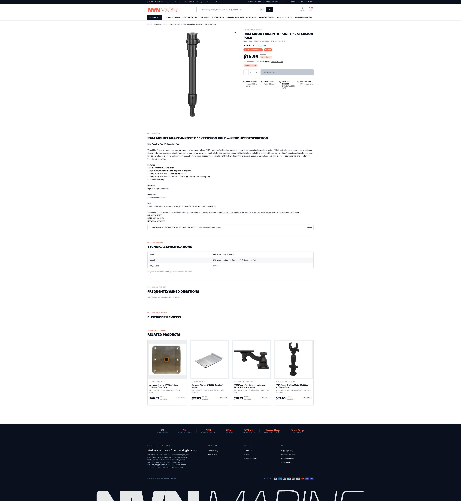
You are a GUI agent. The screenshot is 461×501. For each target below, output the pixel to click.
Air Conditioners (266, 17)
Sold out (271, 72)
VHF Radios (205, 17)
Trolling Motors (190, 17)
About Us (248, 450)
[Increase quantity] (256, 72)
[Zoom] (235, 33)
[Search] (269, 9)
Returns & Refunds (288, 454)
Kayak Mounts (175, 24)
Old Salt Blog (213, 450)
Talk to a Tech (213, 454)
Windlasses (251, 17)
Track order (291, 2)
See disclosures (277, 62)
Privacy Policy (286, 462)
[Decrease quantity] (246, 72)
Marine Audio (218, 17)
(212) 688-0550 (254, 2)
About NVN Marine (273, 2)
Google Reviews (250, 458)
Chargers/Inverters (235, 17)
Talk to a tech (307, 2)
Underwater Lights (303, 17)
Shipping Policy (287, 450)
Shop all (156, 17)
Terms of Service (287, 458)
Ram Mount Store (160, 24)
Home (149, 24)
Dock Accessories (285, 17)
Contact (247, 454)
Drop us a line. (173, 297)
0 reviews (262, 45)
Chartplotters (173, 17)
